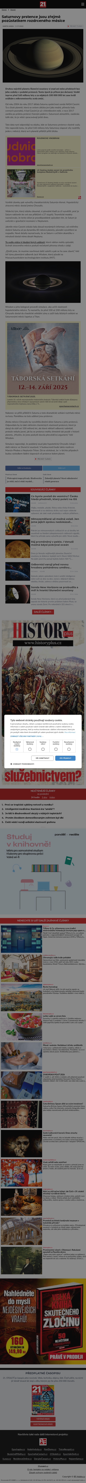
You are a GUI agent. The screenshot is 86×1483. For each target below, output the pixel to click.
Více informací (69, 732)
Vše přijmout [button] (65, 758)
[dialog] (43, 741)
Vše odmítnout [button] (42, 758)
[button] (42, 736)
